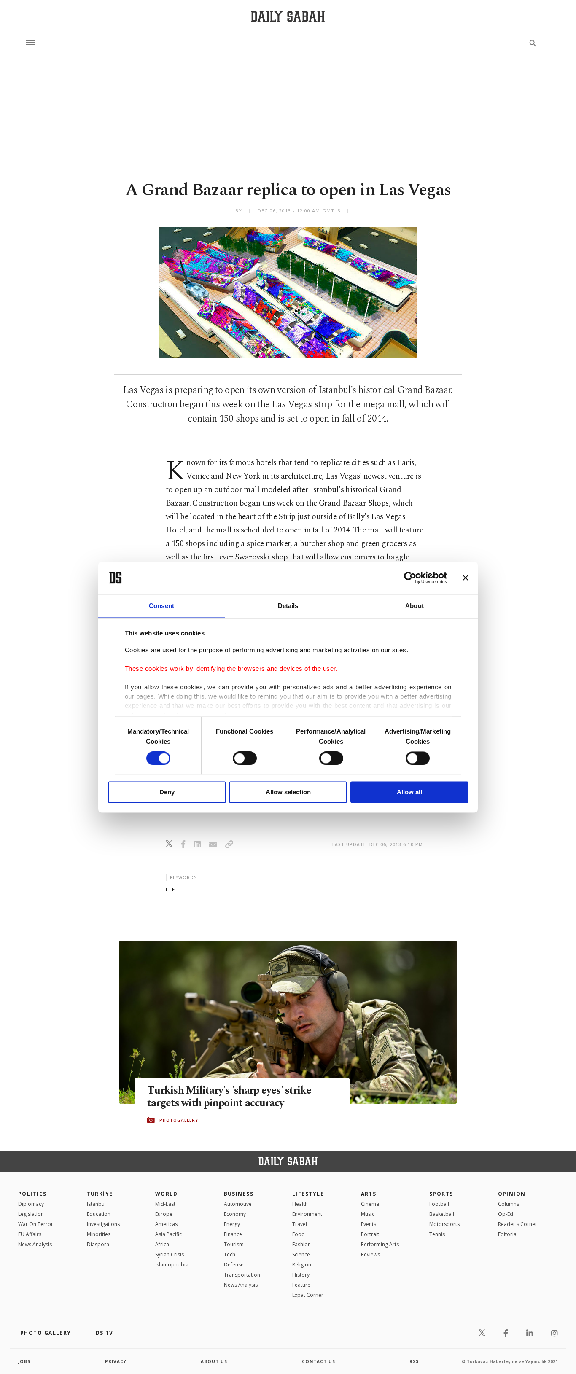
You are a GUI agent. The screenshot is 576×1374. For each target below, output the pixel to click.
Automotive (238, 1203)
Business (239, 1193)
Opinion (512, 1193)
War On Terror (35, 1224)
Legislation (31, 1214)
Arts (369, 1193)
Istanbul (96, 1203)
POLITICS (32, 1193)
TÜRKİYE (100, 1193)
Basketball (441, 1214)
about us (214, 1361)
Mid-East (165, 1203)
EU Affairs (29, 1234)
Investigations (103, 1224)
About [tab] (414, 605)
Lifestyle (308, 1193)
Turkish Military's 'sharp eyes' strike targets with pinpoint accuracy (229, 1097)
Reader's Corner (517, 1224)
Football (439, 1203)
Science (301, 1254)
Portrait (370, 1234)
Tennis (437, 1234)
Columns (508, 1203)
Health (300, 1203)
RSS (414, 1361)
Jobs (24, 1361)
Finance (233, 1234)
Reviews (370, 1254)
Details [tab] (288, 605)
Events (368, 1224)
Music (367, 1214)
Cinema (370, 1203)
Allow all (409, 792)
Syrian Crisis (169, 1254)
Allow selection (288, 792)
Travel (299, 1224)
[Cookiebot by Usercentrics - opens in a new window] (410, 577)
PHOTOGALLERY (178, 1120)
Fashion (301, 1244)
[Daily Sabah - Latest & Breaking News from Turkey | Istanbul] (288, 16)
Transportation (242, 1274)
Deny (167, 792)
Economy (235, 1214)
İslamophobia (171, 1264)
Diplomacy (31, 1203)
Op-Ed (505, 1214)
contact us (318, 1361)
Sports (441, 1193)
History (301, 1274)
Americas (166, 1224)
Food (298, 1234)
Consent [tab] (161, 605)
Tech (229, 1254)
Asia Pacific (168, 1234)
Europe (163, 1214)
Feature (301, 1284)
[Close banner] (465, 578)
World (166, 1193)
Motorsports (444, 1224)
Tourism (234, 1244)
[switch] (245, 758)
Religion (301, 1264)
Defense (234, 1264)
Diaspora (98, 1244)
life (170, 889)
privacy (116, 1361)
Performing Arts (380, 1244)
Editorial (508, 1234)
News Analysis (35, 1244)
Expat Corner (307, 1295)
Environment (307, 1214)
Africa (162, 1244)
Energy (232, 1224)
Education (98, 1214)
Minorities (98, 1234)
